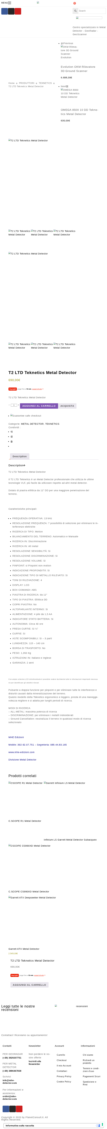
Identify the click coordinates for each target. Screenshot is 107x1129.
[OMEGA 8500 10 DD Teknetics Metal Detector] (80, 98)
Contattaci (62, 1071)
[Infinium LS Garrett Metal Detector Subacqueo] (70, 807)
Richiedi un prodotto (89, 1061)
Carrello (61, 1055)
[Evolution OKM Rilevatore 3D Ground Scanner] (80, 55)
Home (11, 83)
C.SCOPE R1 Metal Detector (24, 821)
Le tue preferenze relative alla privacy (66, 1125)
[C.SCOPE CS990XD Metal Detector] (29, 865)
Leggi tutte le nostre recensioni (18, 1008)
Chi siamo (88, 1055)
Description (20, 456)
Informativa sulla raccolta (20, 1125)
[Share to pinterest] (11, 441)
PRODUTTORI (26, 83)
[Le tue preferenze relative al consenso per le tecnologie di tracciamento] (102, 1124)
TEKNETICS (45, 83)
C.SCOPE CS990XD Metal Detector (28, 891)
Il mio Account (64, 1066)
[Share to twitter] (11, 436)
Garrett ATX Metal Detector (23, 949)
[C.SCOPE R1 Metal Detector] (25, 798)
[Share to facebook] (11, 431)
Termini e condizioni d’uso (91, 1069)
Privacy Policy (64, 1076)
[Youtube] (18, 11)
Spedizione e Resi (89, 1083)
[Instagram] (11, 11)
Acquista (67, 406)
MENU (4, 3)
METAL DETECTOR (32, 424)
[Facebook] (4, 11)
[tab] (19, 456)
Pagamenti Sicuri (91, 1076)
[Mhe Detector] (38, 2)
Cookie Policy (64, 1082)
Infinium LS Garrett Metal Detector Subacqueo (70, 839)
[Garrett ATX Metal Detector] (32, 920)
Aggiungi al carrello (39, 406)
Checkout (61, 1060)
